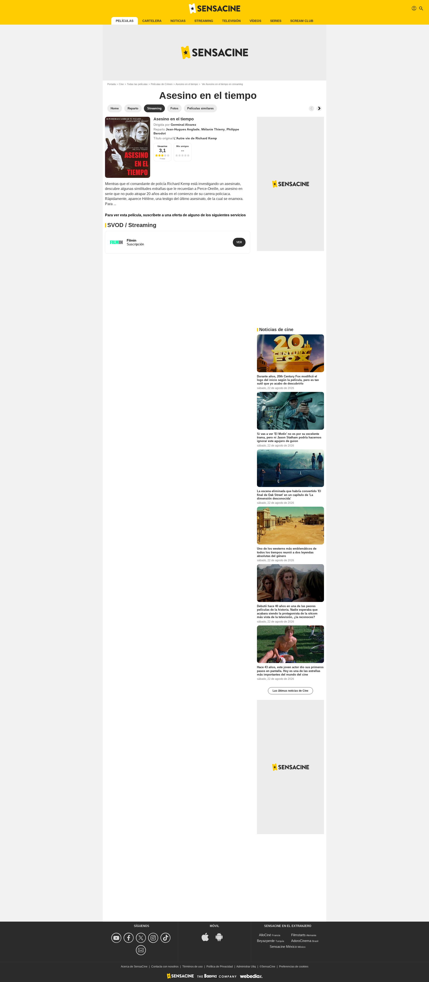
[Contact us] (141, 950)
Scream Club (301, 21)
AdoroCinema (301, 941)
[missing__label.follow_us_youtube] (117, 938)
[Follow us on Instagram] (154, 938)
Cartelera (152, 21)
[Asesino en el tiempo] (127, 147)
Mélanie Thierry (213, 129)
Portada (111, 84)
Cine (121, 84)
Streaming (203, 21)
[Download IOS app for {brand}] (207, 937)
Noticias (177, 21)
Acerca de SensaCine (134, 966)
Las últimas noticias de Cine (290, 690)
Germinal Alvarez (183, 124)
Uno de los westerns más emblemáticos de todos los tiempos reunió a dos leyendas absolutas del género (286, 552)
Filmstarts (298, 935)
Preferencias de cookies (293, 966)
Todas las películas (137, 84)
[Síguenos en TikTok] (166, 938)
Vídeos (255, 21)
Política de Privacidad (219, 966)
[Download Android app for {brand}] (221, 937)
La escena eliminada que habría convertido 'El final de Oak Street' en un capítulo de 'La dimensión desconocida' (289, 494)
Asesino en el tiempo (187, 84)
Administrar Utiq (246, 966)
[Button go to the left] (311, 108)
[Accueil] (214, 8)
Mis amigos (182, 146)
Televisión (231, 21)
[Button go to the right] (319, 108)
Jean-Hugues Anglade (183, 129)
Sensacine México (283, 946)
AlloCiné (265, 935)
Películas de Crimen (161, 84)
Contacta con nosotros (165, 966)
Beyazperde (266, 941)
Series (275, 21)
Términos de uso (192, 966)
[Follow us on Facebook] (129, 938)
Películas (124, 21)
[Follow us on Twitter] (141, 938)
